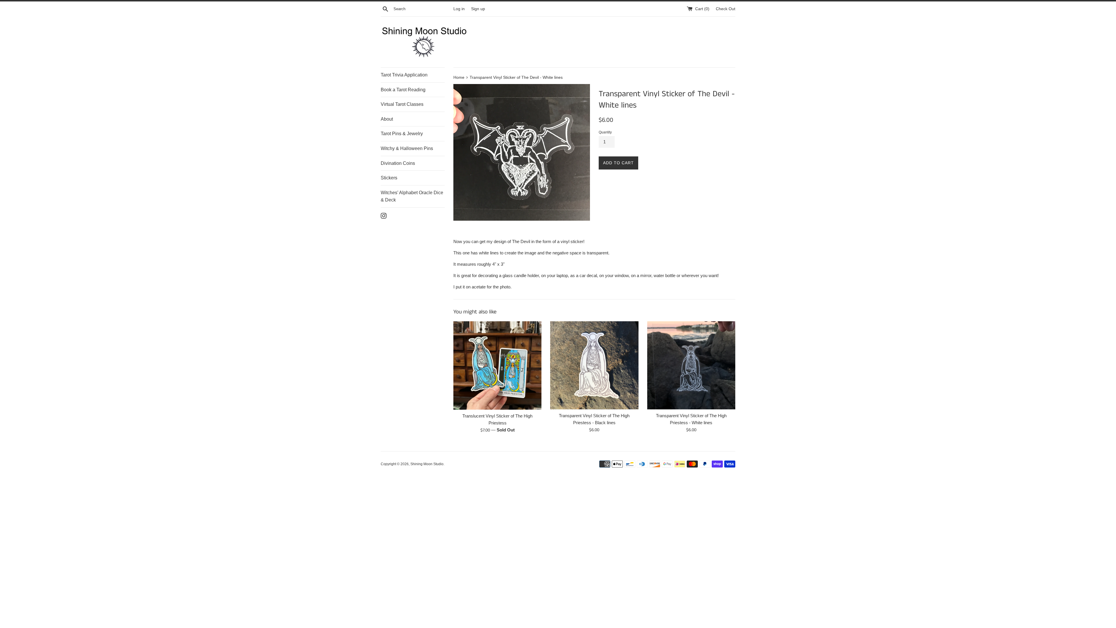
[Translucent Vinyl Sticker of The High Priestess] (497, 365)
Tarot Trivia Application (404, 74)
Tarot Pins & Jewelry (402, 133)
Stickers (389, 177)
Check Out (725, 9)
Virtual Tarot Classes (402, 104)
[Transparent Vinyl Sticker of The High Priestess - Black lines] (594, 365)
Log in (459, 9)
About (387, 119)
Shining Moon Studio (426, 464)
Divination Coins (398, 163)
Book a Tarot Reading (403, 89)
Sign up (478, 9)
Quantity (605, 132)
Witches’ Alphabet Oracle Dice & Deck (412, 196)
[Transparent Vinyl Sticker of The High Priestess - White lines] (691, 365)
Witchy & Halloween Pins (407, 148)
